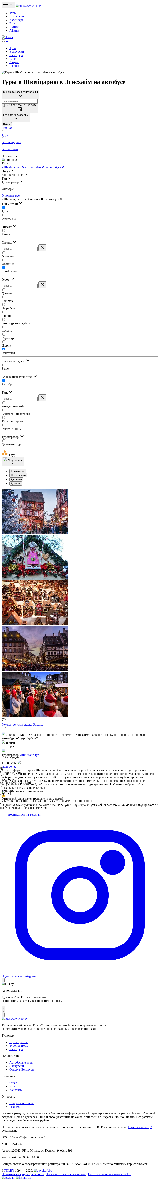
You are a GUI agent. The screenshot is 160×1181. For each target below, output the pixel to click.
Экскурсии (16, 16)
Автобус (7, 384)
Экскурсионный (12, 428)
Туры (12, 12)
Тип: (5, 392)
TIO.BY (9, 1170)
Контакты (15, 1090)
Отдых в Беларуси (21, 1069)
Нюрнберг (8, 308)
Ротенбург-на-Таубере (16, 323)
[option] (83, 471)
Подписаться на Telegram (24, 814)
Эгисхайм (8, 353)
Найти (6, 124)
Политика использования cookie (109, 1174)
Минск (6, 234)
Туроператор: (11, 437)
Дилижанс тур (11, 444)
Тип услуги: (10, 203)
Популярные (18, 475)
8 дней (6, 368)
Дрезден (7, 293)
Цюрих (6, 345)
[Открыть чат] (3, 1009)
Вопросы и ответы (21, 1103)
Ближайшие (18, 471)
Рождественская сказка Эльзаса (22, 724)
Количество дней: (14, 361)
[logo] (29, 5)
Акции (14, 27)
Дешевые (16, 479)
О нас (13, 1082)
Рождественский (13, 406)
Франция (8, 263)
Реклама (14, 1106)
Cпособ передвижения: (17, 376)
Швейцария (9, 271)
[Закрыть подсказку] (3, 980)
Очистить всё (11, 195)
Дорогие (15, 483)
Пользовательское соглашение (66, 1174)
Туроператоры (18, 1045)
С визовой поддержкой (17, 413)
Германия (8, 256)
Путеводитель (18, 1042)
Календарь (16, 20)
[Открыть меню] (8, 5)
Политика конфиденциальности (23, 1174)
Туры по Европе (12, 421)
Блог (12, 23)
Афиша (14, 30)
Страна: (7, 242)
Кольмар (7, 300)
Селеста (7, 330)
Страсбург (8, 338)
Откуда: (7, 226)
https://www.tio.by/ (140, 1127)
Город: (6, 279)
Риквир (7, 315)
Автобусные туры (21, 1062)
